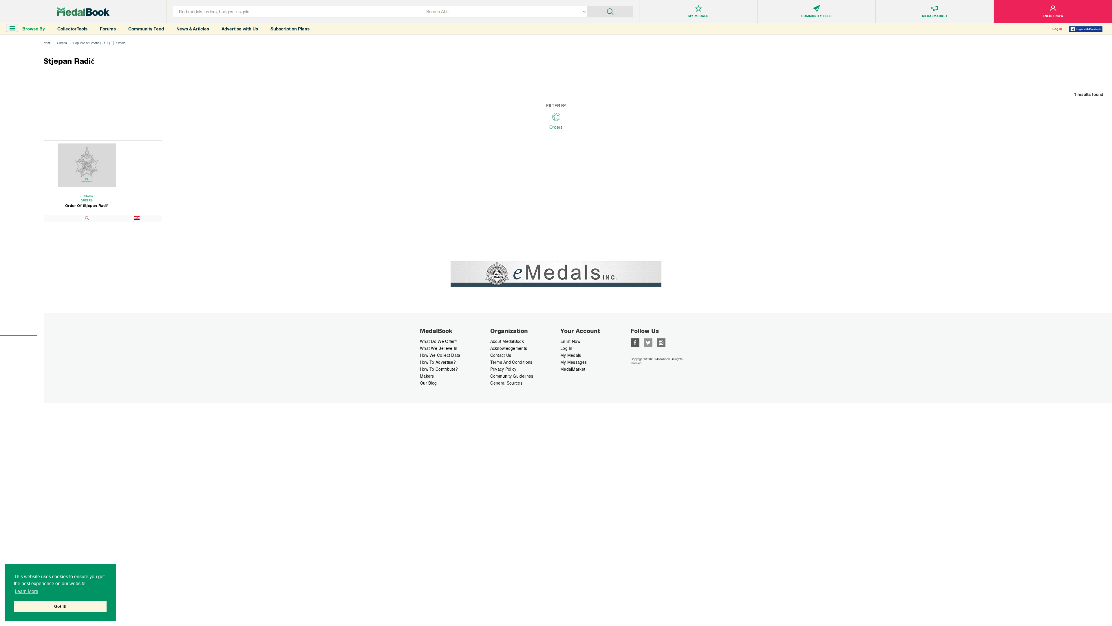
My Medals (570, 355)
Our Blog (428, 383)
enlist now (570, 341)
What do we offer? (438, 341)
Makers (427, 376)
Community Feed (146, 29)
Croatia (62, 43)
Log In (566, 348)
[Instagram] (661, 342)
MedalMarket (572, 369)
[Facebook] (635, 342)
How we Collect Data (440, 355)
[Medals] (83, 11)
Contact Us (500, 355)
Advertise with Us (240, 29)
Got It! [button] (60, 606)
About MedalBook (507, 341)
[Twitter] (648, 342)
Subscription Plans (290, 29)
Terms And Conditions (511, 362)
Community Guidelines (511, 376)
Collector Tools (72, 29)
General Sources (506, 383)
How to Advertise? (438, 362)
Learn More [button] (26, 591)
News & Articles (192, 29)
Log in (1057, 29)
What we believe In (438, 348)
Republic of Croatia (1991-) (91, 43)
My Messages (573, 362)
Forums (108, 29)
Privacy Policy (503, 369)
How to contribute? (439, 369)
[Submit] (610, 11)
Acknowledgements (508, 348)
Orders (120, 43)
